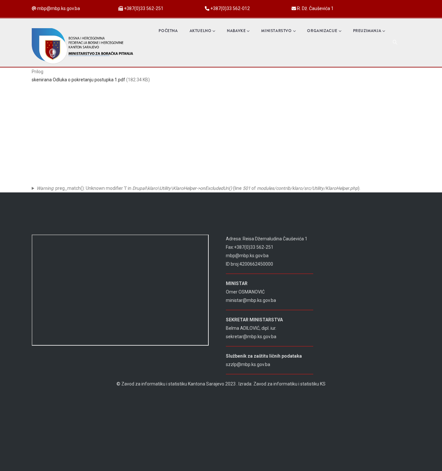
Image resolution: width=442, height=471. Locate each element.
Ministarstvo (276, 31)
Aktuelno (201, 31)
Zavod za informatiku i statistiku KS (289, 383)
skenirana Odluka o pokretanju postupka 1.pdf (78, 79)
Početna (168, 31)
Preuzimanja (367, 31)
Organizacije (322, 31)
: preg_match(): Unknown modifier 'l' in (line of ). (198, 188)
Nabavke (236, 31)
